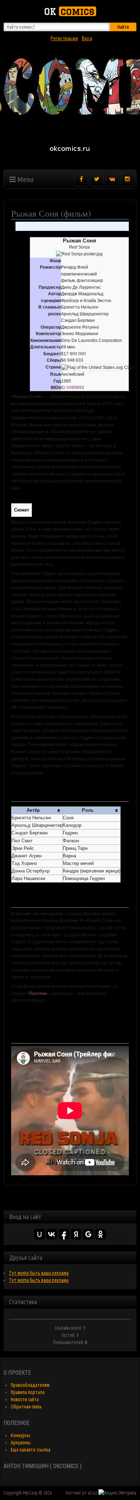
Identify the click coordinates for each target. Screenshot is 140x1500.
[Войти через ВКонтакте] (51, 1234)
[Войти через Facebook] (64, 1234)
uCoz (92, 1493)
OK (69, 11)
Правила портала (28, 1392)
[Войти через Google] (88, 1234)
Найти (123, 27)
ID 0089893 (72, 387)
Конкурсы (20, 1435)
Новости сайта (25, 1399)
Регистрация (64, 38)
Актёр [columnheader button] (33, 810)
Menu (25, 179)
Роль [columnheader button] (88, 810)
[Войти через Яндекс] (76, 1234)
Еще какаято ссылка (30, 1450)
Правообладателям (30, 1385)
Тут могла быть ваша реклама (39, 1273)
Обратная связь (26, 1406)
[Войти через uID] (39, 1234)
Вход (87, 38)
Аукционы (21, 1442)
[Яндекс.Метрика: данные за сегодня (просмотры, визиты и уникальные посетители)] (117, 1492)
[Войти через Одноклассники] (100, 1234)
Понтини (38, 993)
